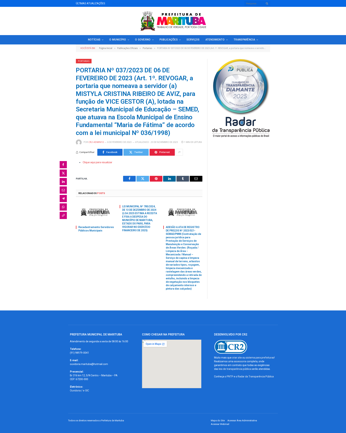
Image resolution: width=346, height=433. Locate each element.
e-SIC (86, 390)
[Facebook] (63, 164)
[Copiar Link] (63, 215)
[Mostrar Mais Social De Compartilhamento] (179, 152)
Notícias (94, 39)
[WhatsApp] (63, 207)
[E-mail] (63, 190)
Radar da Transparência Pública (256, 376)
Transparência (244, 39)
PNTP (230, 376)
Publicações (168, 39)
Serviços (193, 39)
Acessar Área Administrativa (242, 420)
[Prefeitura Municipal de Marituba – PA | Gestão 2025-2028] (173, 21)
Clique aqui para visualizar (97, 162)
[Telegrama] (63, 198)
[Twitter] (63, 173)
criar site (237, 357)
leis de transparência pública (235, 368)
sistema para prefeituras (260, 357)
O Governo (143, 39)
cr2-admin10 (96, 142)
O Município (117, 39)
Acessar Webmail (220, 424)
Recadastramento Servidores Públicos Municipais (96, 229)
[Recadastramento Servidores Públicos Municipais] (95, 212)
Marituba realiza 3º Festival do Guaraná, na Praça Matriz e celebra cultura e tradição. (152, 3)
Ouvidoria (75, 390)
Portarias (83, 61)
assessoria (240, 361)
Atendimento (215, 39)
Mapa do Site (218, 420)
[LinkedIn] (63, 181)
